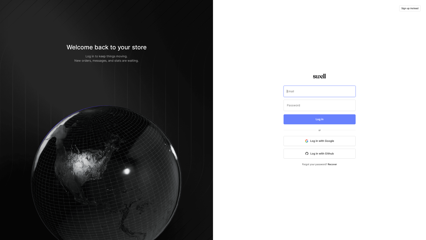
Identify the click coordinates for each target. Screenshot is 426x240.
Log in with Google (322, 140)
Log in (319, 119)
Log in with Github (322, 153)
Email (290, 92)
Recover (332, 164)
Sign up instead (410, 8)
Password (293, 106)
